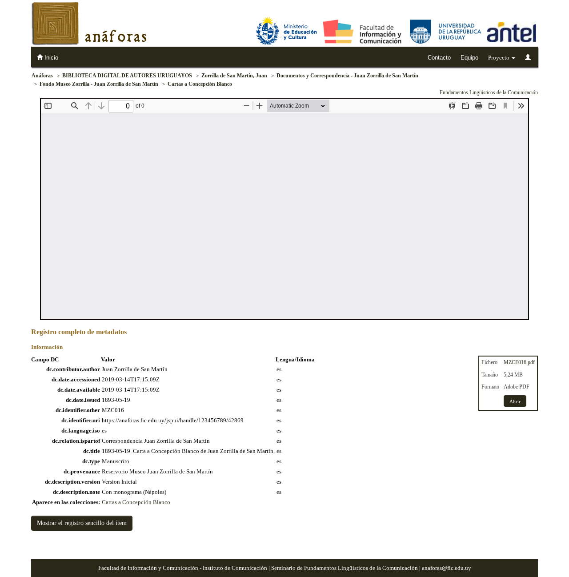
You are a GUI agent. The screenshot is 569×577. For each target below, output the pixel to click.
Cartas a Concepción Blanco (200, 84)
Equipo (469, 57)
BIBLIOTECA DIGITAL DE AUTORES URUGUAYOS (127, 75)
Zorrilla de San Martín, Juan (234, 75)
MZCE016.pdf (519, 362)
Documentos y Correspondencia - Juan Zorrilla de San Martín (347, 75)
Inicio (50, 57)
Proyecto (499, 57)
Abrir (515, 401)
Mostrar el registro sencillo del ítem (82, 523)
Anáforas (42, 75)
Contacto (439, 57)
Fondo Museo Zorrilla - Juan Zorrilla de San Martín (99, 84)
